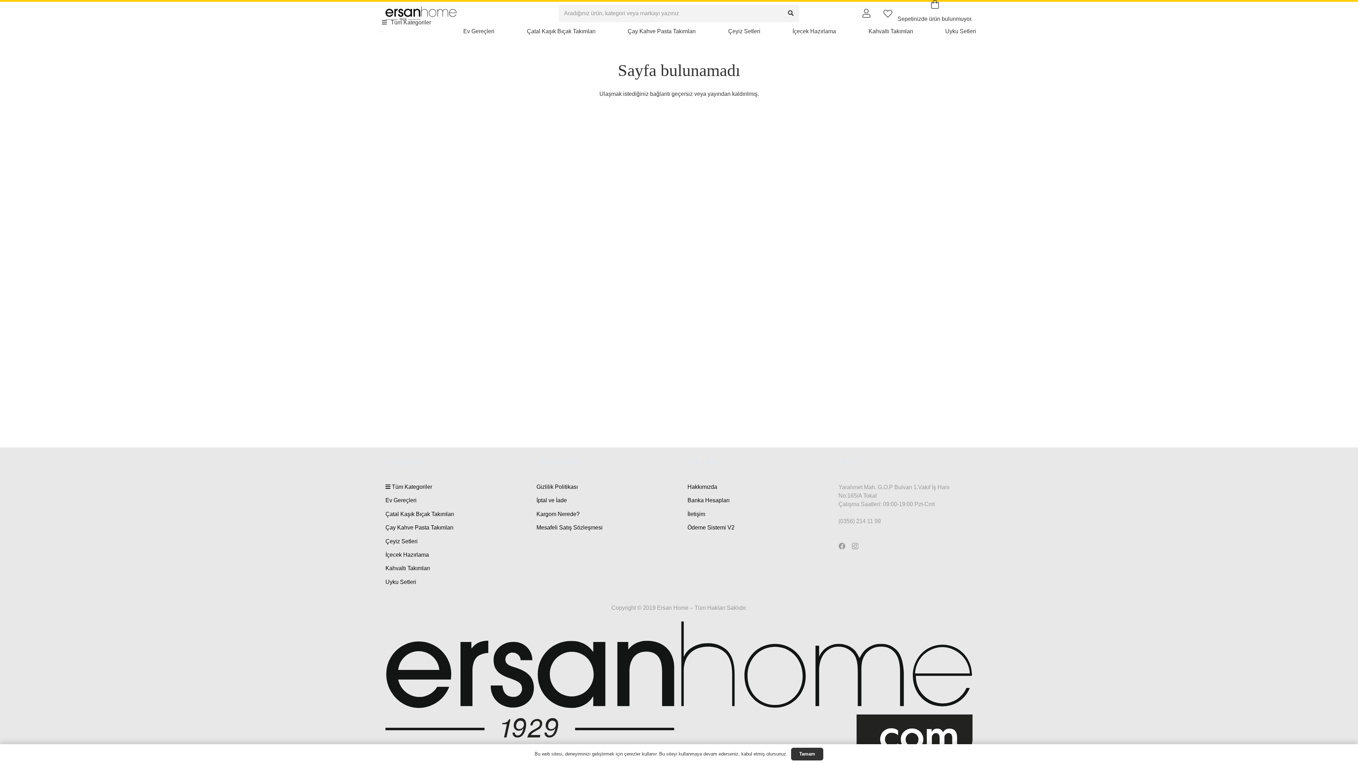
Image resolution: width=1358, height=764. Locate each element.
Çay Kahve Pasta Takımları (419, 528)
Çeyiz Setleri (401, 541)
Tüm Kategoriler (411, 487)
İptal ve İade (551, 500)
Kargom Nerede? (558, 514)
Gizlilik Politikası (557, 487)
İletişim (696, 514)
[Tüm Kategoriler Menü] (380, 31)
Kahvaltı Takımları (407, 568)
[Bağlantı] (866, 13)
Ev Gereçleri (401, 500)
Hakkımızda (702, 487)
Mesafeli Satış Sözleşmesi (569, 528)
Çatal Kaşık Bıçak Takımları (419, 514)
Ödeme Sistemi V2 (711, 528)
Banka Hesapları (708, 500)
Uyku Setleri (400, 582)
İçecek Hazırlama (407, 555)
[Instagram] (855, 546)
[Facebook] (841, 546)
